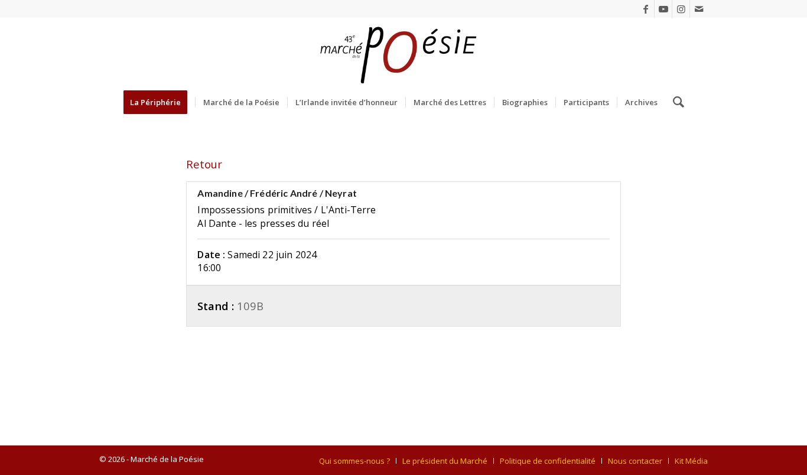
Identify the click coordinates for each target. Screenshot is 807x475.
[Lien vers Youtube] (663, 9)
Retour (204, 164)
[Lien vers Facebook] (645, 9)
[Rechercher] (674, 102)
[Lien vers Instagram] (680, 9)
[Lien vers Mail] (699, 9)
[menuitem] (159, 102)
